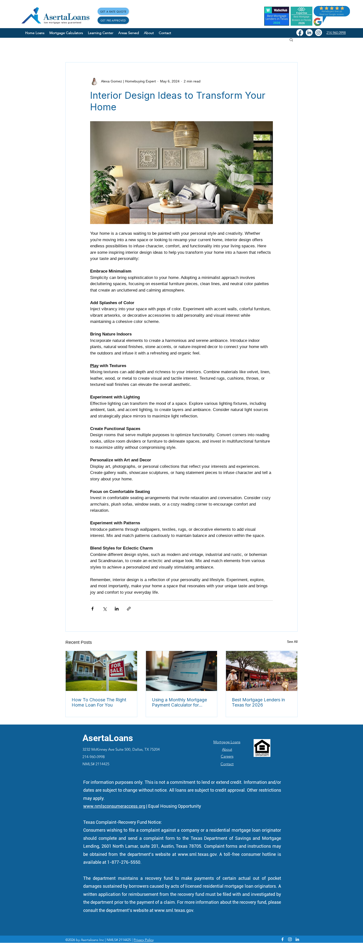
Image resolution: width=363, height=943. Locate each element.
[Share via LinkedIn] (116, 608)
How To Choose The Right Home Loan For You (99, 702)
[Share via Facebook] (92, 608)
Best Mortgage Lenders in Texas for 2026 (258, 702)
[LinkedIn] (309, 32)
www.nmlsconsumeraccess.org (114, 806)
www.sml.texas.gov (197, 854)
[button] (291, 39)
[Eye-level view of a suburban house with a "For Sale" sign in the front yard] (101, 671)
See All (292, 642)
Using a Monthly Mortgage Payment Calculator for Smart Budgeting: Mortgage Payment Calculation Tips (180, 702)
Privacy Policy (144, 940)
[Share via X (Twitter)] (104, 608)
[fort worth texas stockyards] (261, 671)
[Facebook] (299, 32)
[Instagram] (318, 32)
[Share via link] (128, 608)
